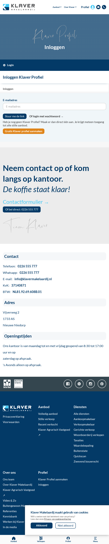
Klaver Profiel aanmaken (53, 479)
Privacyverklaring (13, 416)
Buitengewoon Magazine (18, 505)
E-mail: (27, 279)
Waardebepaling (83, 445)
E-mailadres (10, 100)
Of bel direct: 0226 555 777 (21, 209)
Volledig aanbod (48, 413)
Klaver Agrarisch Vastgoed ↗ (54, 432)
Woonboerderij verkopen (89, 435)
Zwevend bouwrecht (86, 461)
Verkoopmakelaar (84, 424)
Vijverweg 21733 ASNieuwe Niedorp (14, 318)
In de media (10, 527)
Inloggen (43, 484)
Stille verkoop (46, 419)
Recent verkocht (48, 424)
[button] (56, 7)
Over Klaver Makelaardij (17, 484)
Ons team (8, 479)
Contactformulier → (26, 201)
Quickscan (80, 456)
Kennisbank (10, 516)
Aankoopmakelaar (84, 419)
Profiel (85, 7)
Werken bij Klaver (13, 521)
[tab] (10, 65)
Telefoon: (20, 266)
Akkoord (41, 525)
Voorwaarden (11, 422)
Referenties (10, 511)
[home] (19, 7)
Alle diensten (81, 413)
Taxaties (78, 440)
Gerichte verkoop (84, 429)
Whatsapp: (21, 272)
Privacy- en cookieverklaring (57, 519)
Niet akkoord (65, 525)
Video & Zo (9, 500)
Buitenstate (81, 450)
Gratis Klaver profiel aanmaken (23, 131)
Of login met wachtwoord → (46, 116)
